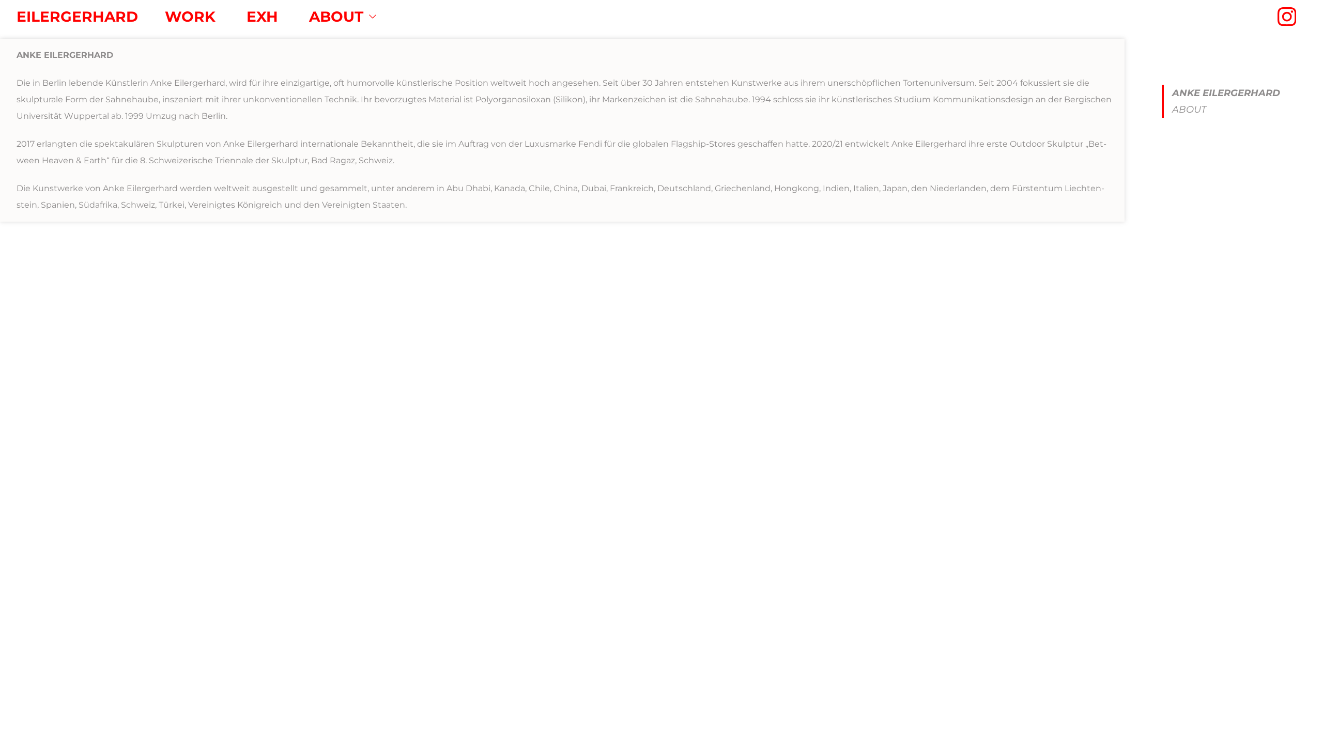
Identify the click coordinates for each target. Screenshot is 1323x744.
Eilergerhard (77, 16)
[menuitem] (190, 16)
